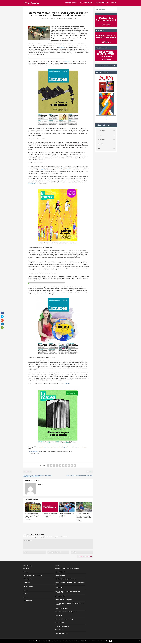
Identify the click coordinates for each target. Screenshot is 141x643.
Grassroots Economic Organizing (63, 599)
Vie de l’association (71, 3)
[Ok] (139, 641)
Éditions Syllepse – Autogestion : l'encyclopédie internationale (67, 591)
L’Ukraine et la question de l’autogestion (66, 514)
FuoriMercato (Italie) (60, 596)
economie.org (58, 587)
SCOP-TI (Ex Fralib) (60, 622)
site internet (67, 61)
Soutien (25, 590)
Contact (113, 3)
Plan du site (27, 582)
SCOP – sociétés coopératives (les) (64, 619)
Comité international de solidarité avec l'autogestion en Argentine (69, 583)
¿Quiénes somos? (28, 600)
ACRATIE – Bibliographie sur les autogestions (67, 568)
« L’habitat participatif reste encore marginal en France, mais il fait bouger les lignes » (32, 515)
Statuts (25, 593)
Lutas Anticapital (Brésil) (61, 608)
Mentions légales (28, 579)
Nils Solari (47, 18)
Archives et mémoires (86, 3)
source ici (67, 383)
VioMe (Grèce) (58, 629)
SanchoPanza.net (33, 451)
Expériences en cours (68, 18)
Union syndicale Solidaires (62, 626)
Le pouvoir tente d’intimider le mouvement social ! (49, 514)
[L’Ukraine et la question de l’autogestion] (67, 507)
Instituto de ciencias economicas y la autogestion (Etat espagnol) (69, 604)
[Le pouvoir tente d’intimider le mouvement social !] (50, 507)
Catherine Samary (60, 575)
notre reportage (31, 183)
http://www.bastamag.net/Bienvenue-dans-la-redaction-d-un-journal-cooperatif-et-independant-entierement (61, 447)
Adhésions (26, 568)
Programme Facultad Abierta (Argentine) (65, 611)
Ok (110, 640)
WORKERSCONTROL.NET (61, 633)
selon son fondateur (75, 144)
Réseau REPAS (58, 615)
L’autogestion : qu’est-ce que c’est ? (33, 575)
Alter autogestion (60, 572)
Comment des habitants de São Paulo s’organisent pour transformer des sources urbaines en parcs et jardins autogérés (84, 516)
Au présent (59, 18)
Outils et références (102, 3)
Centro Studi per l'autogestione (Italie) (65, 579)
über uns (26, 597)
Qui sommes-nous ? (29, 586)
